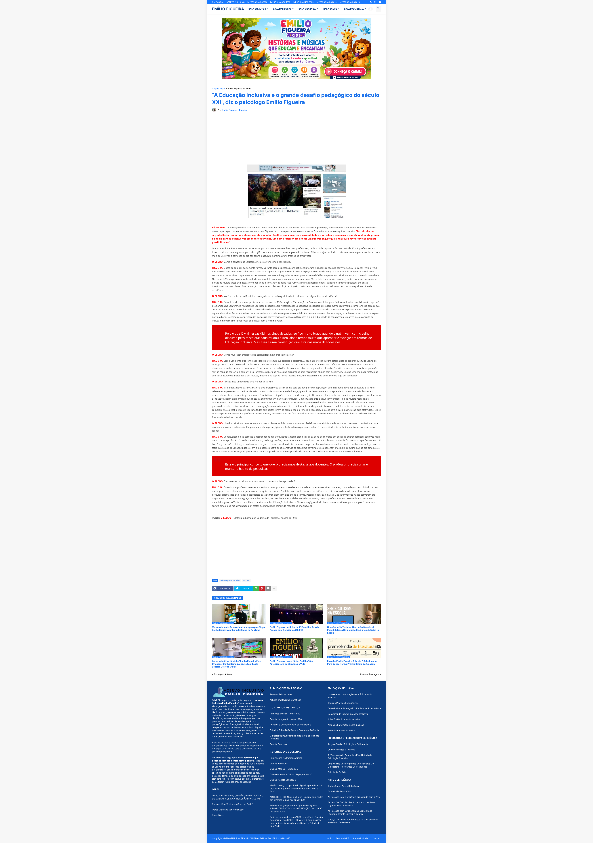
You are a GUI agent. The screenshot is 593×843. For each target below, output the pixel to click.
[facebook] (371, 2)
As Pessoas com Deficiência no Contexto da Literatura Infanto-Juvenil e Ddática (350, 812)
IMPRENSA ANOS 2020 (349, 2)
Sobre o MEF (342, 838)
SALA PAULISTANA (354, 9)
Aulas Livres (218, 815)
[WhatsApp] (256, 588)
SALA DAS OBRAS (282, 9)
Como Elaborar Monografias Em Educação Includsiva (354, 708)
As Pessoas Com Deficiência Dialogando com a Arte (354, 797)
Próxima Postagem (369, 674)
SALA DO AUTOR (257, 9)
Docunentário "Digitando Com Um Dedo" (232, 804)
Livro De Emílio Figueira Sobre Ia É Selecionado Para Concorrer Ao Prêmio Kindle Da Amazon (352, 662)
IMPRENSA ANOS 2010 (326, 2)
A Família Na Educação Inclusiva (344, 719)
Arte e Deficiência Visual (340, 791)
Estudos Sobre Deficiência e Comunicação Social (294, 730)
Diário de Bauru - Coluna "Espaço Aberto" (291, 774)
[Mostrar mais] (274, 588)
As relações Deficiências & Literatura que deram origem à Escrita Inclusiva (352, 804)
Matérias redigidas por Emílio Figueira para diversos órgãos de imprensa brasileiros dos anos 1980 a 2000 (296, 788)
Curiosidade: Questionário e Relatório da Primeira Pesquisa (294, 737)
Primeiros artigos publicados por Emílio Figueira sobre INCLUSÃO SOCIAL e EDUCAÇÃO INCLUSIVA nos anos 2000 (296, 808)
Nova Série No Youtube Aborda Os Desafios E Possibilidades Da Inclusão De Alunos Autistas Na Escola (353, 630)
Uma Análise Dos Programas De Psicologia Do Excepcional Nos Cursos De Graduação (351, 765)
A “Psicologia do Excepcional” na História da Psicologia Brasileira (350, 757)
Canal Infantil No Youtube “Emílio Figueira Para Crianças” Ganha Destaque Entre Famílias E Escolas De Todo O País (236, 664)
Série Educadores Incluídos (341, 730)
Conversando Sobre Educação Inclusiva (348, 714)
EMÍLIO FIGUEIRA (228, 9)
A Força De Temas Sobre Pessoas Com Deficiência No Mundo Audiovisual (353, 821)
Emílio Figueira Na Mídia (240, 89)
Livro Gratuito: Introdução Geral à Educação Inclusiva (350, 696)
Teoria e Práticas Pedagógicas (343, 703)
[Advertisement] (296, 137)
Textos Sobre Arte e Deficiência (344, 786)
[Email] (268, 588)
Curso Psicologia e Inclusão (341, 749)
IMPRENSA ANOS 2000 (303, 2)
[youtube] (380, 2)
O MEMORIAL (218, 2)
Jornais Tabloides (279, 763)
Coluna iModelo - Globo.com (284, 769)
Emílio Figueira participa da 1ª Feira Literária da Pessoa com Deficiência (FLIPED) (294, 628)
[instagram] (375, 2)
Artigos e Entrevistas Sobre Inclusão (346, 725)
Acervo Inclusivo (361, 838)
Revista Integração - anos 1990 (286, 719)
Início (329, 838)
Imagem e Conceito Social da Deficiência (290, 724)
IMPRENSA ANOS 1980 (257, 2)
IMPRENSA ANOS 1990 (280, 2)
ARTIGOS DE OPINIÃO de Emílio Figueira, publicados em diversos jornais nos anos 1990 (296, 798)
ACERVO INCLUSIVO (236, 2)
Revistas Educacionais (281, 694)
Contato (377, 838)
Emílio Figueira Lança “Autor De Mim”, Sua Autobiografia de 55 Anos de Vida (291, 662)
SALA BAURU (330, 9)
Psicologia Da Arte (337, 772)
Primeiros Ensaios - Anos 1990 (285, 713)
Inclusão (246, 580)
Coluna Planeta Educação (283, 779)
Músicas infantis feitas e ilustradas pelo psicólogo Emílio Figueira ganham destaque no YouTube (238, 628)
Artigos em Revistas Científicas (285, 700)
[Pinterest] (262, 588)
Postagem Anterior (223, 674)
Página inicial (218, 89)
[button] (370, 8)
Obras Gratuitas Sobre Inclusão (228, 809)
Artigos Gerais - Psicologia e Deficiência (348, 744)
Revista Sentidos (278, 744)
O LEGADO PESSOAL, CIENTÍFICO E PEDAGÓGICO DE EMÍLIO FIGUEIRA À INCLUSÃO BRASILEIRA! (237, 797)
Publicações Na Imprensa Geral (286, 758)
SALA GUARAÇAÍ (307, 9)
